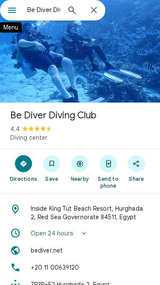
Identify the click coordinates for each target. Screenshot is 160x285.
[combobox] (43, 10)
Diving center (28, 137)
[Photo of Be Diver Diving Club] (80, 51)
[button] (80, 233)
